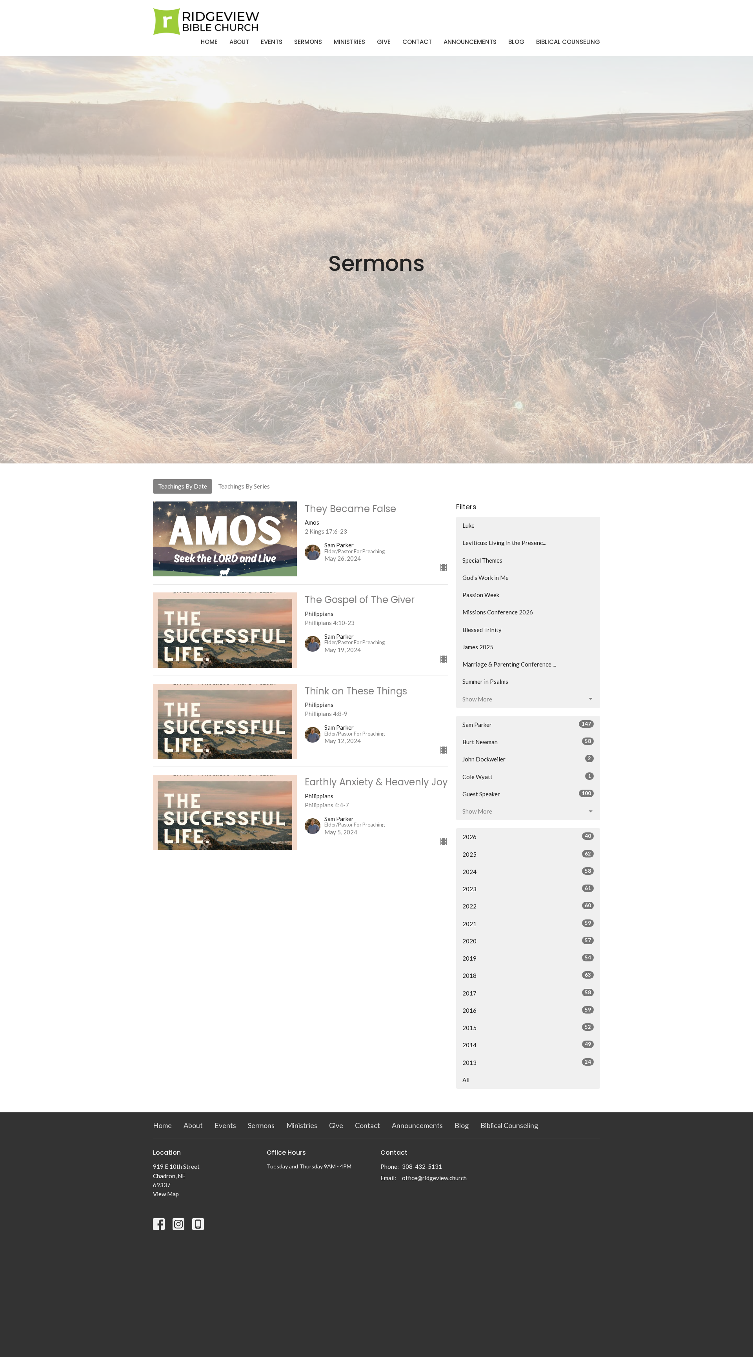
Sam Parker (526, 724)
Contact (417, 42)
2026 (526, 836)
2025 (526, 854)
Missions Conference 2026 (497, 612)
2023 (526, 888)
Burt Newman (526, 741)
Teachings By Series (244, 486)
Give (384, 42)
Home (209, 42)
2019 (526, 958)
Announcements (470, 42)
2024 (526, 871)
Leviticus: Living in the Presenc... (504, 542)
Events (271, 42)
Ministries (349, 42)
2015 (526, 1027)
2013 (526, 1062)
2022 (526, 906)
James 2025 (477, 646)
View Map (166, 1193)
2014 (526, 1044)
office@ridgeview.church (434, 1177)
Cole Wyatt (526, 776)
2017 (526, 993)
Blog (516, 42)
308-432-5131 (422, 1166)
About (239, 42)
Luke (468, 525)
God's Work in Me (485, 577)
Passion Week (480, 594)
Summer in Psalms (485, 681)
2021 (526, 923)
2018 (526, 975)
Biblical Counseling (568, 42)
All (465, 1079)
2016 (526, 1010)
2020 (526, 941)
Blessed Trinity (482, 629)
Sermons (308, 42)
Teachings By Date (182, 486)
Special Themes (482, 560)
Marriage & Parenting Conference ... (509, 664)
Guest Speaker (526, 793)
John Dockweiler (526, 759)
